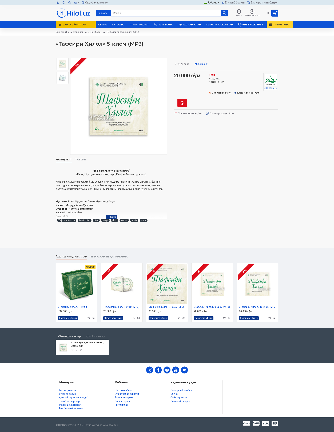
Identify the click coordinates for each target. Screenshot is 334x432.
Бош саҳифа (62, 32)
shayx (105, 220)
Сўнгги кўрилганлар (69, 336)
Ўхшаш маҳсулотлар (71, 256)
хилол (124, 220)
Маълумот (64, 159)
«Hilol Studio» (95, 32)
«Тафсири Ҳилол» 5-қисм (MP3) (89, 342)
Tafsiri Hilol (84, 220)
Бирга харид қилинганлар (109, 256)
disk (114, 220)
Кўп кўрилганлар (95, 336)
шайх (134, 220)
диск (143, 220)
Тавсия (80, 159)
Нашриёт (78, 32)
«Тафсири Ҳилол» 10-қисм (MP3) (257, 307)
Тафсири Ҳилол (66, 220)
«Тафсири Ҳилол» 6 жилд (72, 307)
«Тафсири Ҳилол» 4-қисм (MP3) (167, 307)
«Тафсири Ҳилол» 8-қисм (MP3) (212, 307)
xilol (96, 220)
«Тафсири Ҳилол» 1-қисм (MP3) (121, 307)
